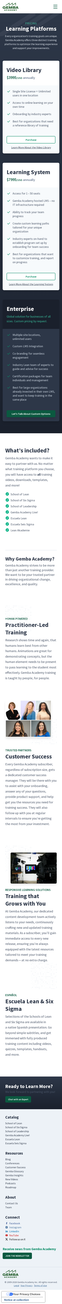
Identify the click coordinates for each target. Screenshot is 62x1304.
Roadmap (10, 1187)
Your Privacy (27, 1285)
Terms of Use (40, 1285)
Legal (16, 1285)
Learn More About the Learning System (31, 284)
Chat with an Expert (18, 1099)
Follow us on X (17, 1239)
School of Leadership (17, 1131)
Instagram (15, 1227)
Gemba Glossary (14, 1171)
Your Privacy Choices (26, 1294)
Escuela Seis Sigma (15, 1143)
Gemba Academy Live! (17, 1135)
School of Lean (13, 1123)
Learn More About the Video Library (31, 147)
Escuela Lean (12, 1139)
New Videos (11, 1179)
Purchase (31, 139)
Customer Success (15, 1167)
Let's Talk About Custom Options (31, 413)
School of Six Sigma (16, 1127)
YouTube (14, 1235)
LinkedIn (14, 1231)
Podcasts (10, 1183)
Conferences (12, 1163)
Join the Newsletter (17, 1255)
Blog (8, 1159)
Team (8, 1207)
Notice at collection (16, 1299)
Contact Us (11, 1203)
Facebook (14, 1223)
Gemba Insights (14, 1175)
